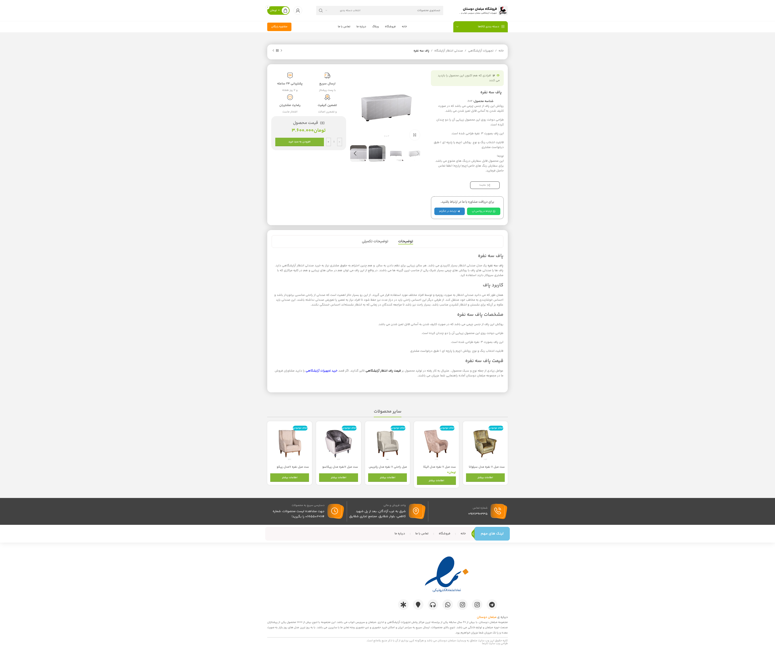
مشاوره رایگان (279, 27)
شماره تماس (480, 508)
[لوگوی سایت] (482, 10)
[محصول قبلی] (281, 51)
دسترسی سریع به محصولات (308, 505)
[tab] (405, 241)
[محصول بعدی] (273, 51)
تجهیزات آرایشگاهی (480, 50)
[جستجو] (321, 10)
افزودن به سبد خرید (299, 142)
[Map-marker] (418, 604)
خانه (501, 50)
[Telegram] (492, 604)
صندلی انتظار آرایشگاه (448, 50)
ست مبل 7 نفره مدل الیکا (439, 467)
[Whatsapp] (447, 604)
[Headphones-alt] (433, 604)
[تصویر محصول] (485, 443)
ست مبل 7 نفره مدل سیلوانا (487, 467)
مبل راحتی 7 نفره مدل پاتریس (388, 467)
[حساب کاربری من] (298, 10)
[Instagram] (477, 604)
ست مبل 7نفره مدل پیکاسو (340, 467)
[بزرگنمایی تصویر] (415, 135)
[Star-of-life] (403, 604)
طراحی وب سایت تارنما (495, 643)
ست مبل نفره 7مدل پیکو (293, 467)
